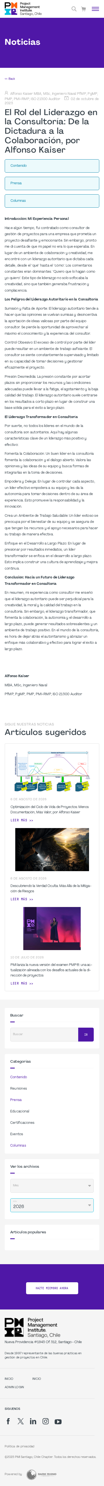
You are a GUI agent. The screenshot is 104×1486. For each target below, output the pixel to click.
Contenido (18, 1077)
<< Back (10, 79)
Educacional (19, 1111)
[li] (33, 1421)
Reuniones (18, 1088)
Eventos (16, 1134)
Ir (86, 1034)
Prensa (16, 1100)
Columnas (18, 1145)
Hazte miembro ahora (52, 1288)
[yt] (58, 1421)
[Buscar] (74, 9)
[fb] (8, 1421)
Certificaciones (22, 1123)
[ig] (45, 1421)
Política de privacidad (19, 1446)
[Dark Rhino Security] (41, 1474)
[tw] (20, 1421)
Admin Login (14, 1387)
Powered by (13, 1474)
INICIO (9, 1379)
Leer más (19, 820)
